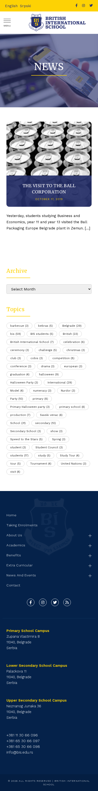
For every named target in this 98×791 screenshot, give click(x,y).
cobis (36, 358)
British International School (32, 342)
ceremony (19, 350)
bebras (45, 325)
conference (20, 366)
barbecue (19, 325)
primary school (72, 406)
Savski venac (51, 415)
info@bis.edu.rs (19, 752)
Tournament (40, 463)
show (56, 431)
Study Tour (69, 455)
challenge (48, 350)
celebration (74, 342)
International (60, 382)
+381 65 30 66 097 (23, 741)
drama (47, 366)
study (44, 455)
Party (16, 398)
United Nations (73, 463)
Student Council (49, 447)
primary (40, 398)
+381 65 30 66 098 (23, 746)
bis (15, 334)
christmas (75, 350)
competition (63, 358)
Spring (58, 439)
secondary (45, 423)
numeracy (42, 390)
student (18, 447)
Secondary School (25, 431)
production (20, 415)
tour (15, 463)
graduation (19, 374)
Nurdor (68, 390)
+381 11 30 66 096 (22, 735)
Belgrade (72, 325)
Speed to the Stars (26, 439)
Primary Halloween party (30, 406)
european (73, 366)
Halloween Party (24, 382)
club (15, 358)
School (18, 423)
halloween (49, 374)
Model (17, 390)
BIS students (41, 334)
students (19, 455)
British (70, 334)
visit (15, 471)
